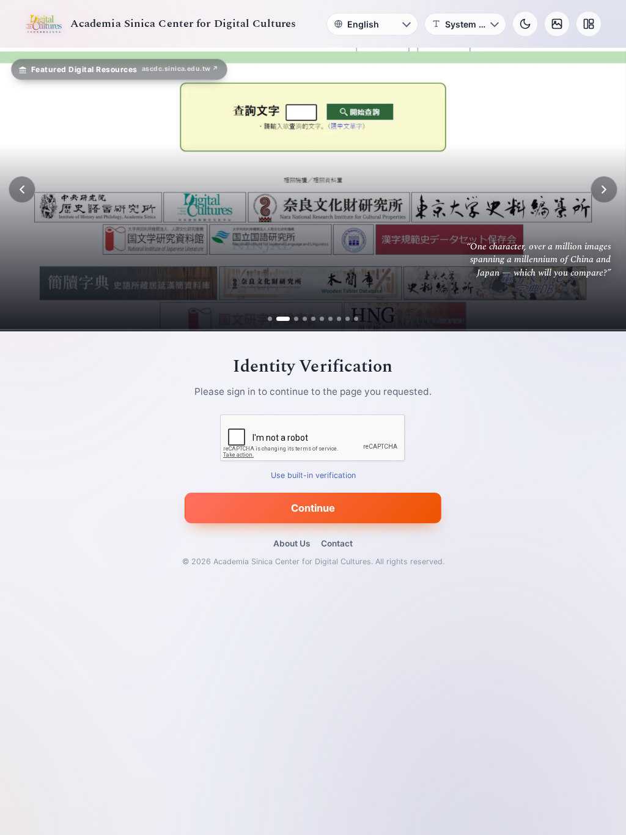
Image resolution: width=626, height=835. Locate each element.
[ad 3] (291, 319)
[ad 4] (305, 319)
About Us (291, 543)
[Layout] (589, 24)
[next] (604, 189)
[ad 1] (270, 319)
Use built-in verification (313, 475)
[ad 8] (339, 319)
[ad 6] (322, 319)
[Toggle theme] (525, 24)
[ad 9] (347, 319)
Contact (337, 543)
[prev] (22, 189)
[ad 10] (356, 319)
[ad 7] (330, 319)
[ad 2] (278, 319)
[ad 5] (313, 319)
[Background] (557, 24)
